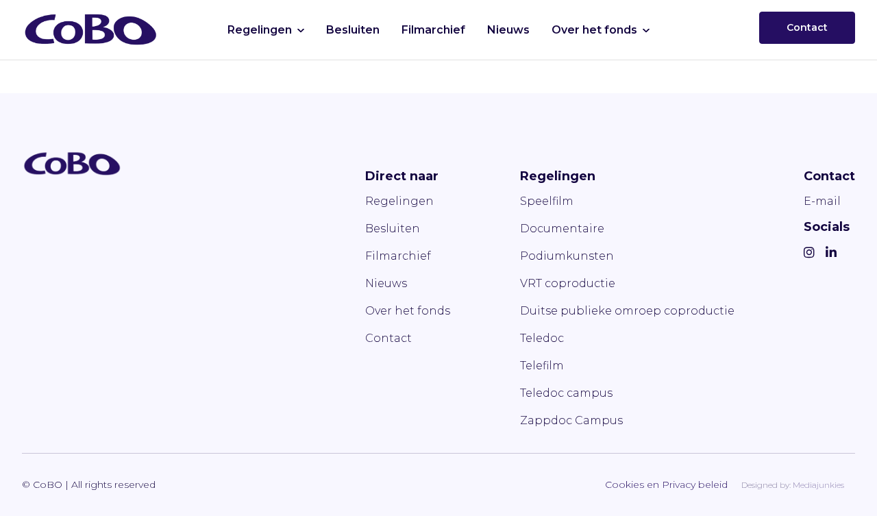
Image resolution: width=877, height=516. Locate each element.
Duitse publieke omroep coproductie (627, 310)
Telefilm (542, 365)
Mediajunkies (818, 485)
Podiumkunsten (567, 255)
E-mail (822, 201)
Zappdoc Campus (571, 420)
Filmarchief (433, 29)
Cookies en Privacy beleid (666, 484)
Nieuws (508, 29)
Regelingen (259, 29)
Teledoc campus (566, 393)
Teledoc (542, 338)
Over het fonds (594, 29)
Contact (807, 27)
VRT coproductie (567, 283)
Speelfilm (546, 201)
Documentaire (562, 228)
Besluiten (353, 29)
